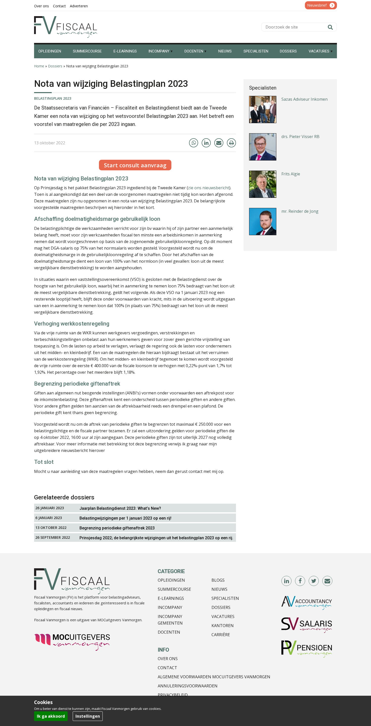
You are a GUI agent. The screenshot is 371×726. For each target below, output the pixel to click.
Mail (328, 581)
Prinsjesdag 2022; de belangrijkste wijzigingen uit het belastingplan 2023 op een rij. (156, 537)
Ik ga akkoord (51, 716)
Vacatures (222, 616)
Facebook (300, 581)
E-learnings (171, 598)
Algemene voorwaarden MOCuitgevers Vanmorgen (214, 677)
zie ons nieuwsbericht (208, 188)
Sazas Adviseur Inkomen (304, 99)
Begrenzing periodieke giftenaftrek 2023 (117, 528)
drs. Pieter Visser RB (300, 136)
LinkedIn (287, 581)
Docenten (169, 632)
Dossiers (55, 66)
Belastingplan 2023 (52, 98)
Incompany (170, 607)
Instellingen (87, 716)
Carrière (220, 634)
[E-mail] (218, 142)
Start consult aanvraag (135, 165)
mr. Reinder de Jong (300, 211)
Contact (167, 667)
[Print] (231, 142)
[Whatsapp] (193, 142)
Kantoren (222, 625)
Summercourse (174, 589)
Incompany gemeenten (170, 620)
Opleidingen (171, 580)
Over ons (168, 658)
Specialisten (225, 598)
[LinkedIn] (206, 142)
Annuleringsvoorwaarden (188, 686)
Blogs (218, 580)
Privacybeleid (173, 695)
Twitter (314, 581)
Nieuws (219, 589)
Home (39, 66)
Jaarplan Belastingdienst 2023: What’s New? (120, 508)
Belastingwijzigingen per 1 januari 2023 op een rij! (125, 518)
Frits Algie (290, 174)
